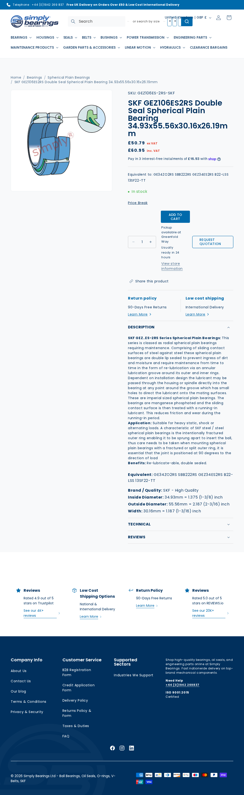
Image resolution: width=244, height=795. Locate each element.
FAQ (66, 736)
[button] (21, 37)
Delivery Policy (75, 700)
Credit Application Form (78, 688)
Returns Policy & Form (77, 713)
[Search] (73, 21)
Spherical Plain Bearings (69, 78)
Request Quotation (210, 241)
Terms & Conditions (28, 701)
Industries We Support (133, 675)
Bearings (34, 78)
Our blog (18, 691)
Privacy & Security (27, 711)
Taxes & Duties (75, 726)
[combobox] (96, 21)
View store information (172, 266)
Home (16, 78)
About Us (19, 670)
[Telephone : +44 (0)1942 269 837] (8, 5)
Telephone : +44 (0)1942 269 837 (38, 5)
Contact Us (21, 681)
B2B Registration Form (76, 672)
